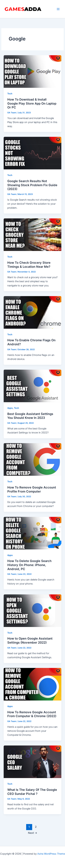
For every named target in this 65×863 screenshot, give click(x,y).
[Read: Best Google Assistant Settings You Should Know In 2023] (32, 385)
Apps (10, 408)
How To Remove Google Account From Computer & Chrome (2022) (31, 714)
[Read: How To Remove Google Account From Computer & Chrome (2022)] (32, 684)
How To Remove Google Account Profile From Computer (31, 489)
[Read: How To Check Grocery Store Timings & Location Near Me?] (32, 234)
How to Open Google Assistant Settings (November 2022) (29, 640)
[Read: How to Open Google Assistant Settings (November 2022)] (32, 610)
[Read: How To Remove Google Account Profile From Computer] (32, 459)
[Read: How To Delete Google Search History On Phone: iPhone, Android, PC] (32, 532)
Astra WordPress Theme (51, 853)
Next (32, 832)
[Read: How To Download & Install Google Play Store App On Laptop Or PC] (32, 71)
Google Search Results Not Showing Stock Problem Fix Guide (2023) (32, 185)
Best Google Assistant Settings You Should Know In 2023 (30, 416)
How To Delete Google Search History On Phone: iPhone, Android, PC (29, 565)
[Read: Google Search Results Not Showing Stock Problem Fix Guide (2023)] (32, 152)
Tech (9, 93)
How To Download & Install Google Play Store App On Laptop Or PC (31, 103)
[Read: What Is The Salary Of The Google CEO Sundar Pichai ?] (32, 761)
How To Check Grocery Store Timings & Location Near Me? (28, 264)
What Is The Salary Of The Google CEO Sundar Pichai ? (32, 792)
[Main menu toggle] (58, 9)
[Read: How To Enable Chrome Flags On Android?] (32, 312)
